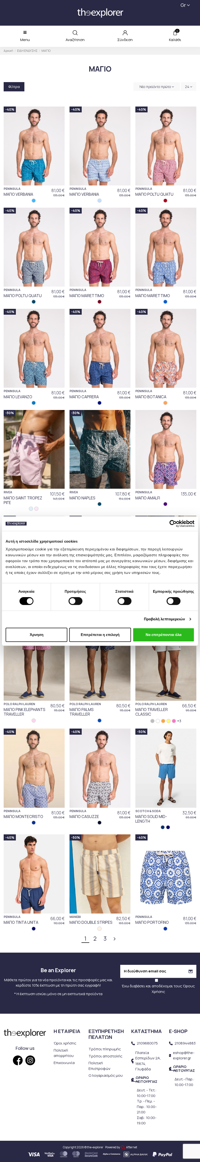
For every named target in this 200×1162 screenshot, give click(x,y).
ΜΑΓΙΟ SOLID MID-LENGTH (151, 819)
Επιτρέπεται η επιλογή (100, 635)
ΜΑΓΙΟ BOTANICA (150, 396)
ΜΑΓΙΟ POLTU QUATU (154, 194)
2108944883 (185, 1043)
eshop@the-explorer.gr (183, 1055)
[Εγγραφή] (190, 971)
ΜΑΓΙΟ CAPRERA (84, 396)
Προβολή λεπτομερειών (164, 619)
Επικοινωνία (64, 1062)
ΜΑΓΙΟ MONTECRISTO (23, 816)
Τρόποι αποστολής (105, 1056)
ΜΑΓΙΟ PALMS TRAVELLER (82, 712)
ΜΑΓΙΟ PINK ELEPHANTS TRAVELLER (24, 712)
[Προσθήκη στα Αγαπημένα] (58, 114)
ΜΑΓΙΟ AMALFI (147, 498)
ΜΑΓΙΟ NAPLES (82, 498)
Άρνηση (36, 635)
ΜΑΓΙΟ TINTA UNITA (21, 922)
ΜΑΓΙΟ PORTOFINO (152, 922)
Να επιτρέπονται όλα (163, 635)
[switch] (75, 601)
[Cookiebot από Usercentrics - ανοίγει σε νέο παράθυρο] (173, 523)
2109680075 (147, 1043)
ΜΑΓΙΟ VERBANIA (18, 194)
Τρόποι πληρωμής (105, 1049)
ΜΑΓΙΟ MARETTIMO (87, 295)
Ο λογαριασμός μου (106, 1075)
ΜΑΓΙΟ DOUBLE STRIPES (91, 922)
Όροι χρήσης (65, 1043)
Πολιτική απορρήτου (64, 1053)
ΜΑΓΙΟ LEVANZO (18, 396)
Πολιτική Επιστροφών (99, 1065)
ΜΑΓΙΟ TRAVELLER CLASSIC (151, 712)
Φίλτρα (14, 86)
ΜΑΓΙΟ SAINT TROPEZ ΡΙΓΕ (23, 500)
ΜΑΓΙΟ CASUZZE (84, 816)
